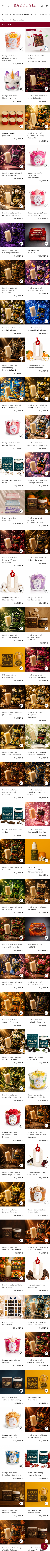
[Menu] (2, 5)
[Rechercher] (7, 5)
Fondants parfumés (39, 14)
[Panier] (47, 5)
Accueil (5, 20)
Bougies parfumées (21, 14)
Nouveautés (6, 14)
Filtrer (7, 24)
